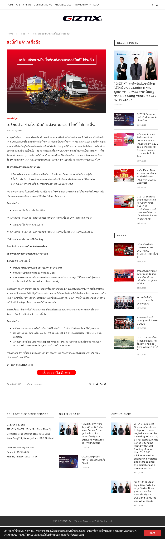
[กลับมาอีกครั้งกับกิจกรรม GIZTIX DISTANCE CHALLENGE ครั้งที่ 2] (124, 249)
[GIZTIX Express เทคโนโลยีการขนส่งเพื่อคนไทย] (124, 119)
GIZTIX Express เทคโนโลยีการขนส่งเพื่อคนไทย (147, 117)
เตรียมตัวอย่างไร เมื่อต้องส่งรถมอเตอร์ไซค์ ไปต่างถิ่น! (51, 124)
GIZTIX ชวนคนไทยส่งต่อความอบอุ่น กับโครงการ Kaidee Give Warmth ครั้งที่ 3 (147, 344)
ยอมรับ (152, 533)
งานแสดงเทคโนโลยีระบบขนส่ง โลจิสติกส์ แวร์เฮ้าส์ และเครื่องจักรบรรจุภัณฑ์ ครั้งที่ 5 (147, 277)
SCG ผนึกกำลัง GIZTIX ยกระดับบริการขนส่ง (145, 300)
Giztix (21, 130)
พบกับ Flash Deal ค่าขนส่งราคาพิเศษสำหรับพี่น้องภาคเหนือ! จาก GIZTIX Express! (146, 176)
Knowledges (63, 5)
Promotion (81, 5)
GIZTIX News (23, 5)
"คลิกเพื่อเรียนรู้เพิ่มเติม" (72, 535)
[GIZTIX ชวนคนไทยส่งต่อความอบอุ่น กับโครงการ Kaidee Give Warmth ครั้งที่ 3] (124, 342)
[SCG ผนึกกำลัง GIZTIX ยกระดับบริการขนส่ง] (124, 302)
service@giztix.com (24, 447)
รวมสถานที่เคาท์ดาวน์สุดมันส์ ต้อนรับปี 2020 (147, 320)
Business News (43, 5)
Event (97, 5)
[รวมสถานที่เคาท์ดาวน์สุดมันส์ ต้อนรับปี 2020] (124, 322)
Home (10, 5)
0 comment (37, 384)
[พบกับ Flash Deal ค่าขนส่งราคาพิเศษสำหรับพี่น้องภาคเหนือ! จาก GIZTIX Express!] (124, 175)
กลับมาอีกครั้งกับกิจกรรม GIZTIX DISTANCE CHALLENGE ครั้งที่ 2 (147, 251)
